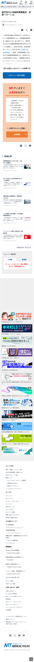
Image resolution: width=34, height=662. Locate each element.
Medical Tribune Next (13, 574)
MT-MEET (10, 560)
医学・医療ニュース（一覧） (14, 469)
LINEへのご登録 (10, 583)
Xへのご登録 (9, 581)
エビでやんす (10, 509)
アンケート (9, 504)
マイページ (9, 496)
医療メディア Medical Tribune (8, 6)
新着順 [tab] (24, 259)
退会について (10, 619)
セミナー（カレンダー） (13, 501)
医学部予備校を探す (12, 517)
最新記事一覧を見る (24, 247)
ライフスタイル (10, 543)
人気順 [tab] (10, 259)
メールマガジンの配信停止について (16, 616)
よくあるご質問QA (11, 593)
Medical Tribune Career (14, 567)
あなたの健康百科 (12, 540)
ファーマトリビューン (14, 533)
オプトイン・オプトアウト (14, 602)
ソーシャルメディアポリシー (14, 607)
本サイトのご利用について (14, 596)
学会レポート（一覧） (12, 475)
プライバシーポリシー (12, 604)
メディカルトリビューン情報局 (16, 480)
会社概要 (8, 610)
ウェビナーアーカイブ (14, 488)
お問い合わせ (10, 591)
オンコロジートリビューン (15, 527)
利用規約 (8, 599)
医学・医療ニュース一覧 (25, 6)
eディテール (9, 498)
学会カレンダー (10, 506)
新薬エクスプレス (12, 486)
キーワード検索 (10, 512)
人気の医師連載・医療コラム (14, 472)
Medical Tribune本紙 (13, 553)
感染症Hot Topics (12, 483)
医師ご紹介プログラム (12, 515)
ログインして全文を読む (17, 75)
